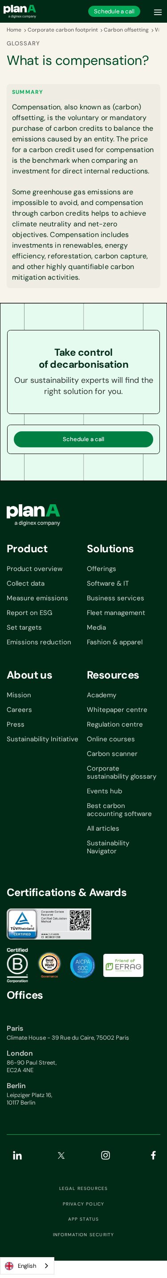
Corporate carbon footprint (63, 29)
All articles (103, 828)
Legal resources (83, 1188)
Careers (19, 710)
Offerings (101, 569)
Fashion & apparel (115, 642)
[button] (158, 11)
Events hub (104, 791)
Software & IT (108, 583)
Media (96, 627)
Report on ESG (29, 613)
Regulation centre (115, 724)
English (27, 1266)
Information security (83, 1235)
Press (15, 724)
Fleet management (116, 613)
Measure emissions (37, 598)
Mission (19, 695)
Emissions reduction (39, 642)
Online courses (111, 739)
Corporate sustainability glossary (121, 772)
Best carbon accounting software (119, 810)
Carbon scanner (112, 754)
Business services (115, 598)
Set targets (24, 627)
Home (14, 29)
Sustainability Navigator (108, 847)
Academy (101, 695)
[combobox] (27, 1265)
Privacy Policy (84, 1204)
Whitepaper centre (117, 710)
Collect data (26, 583)
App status (83, 1219)
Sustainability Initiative (42, 739)
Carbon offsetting (126, 29)
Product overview (34, 569)
